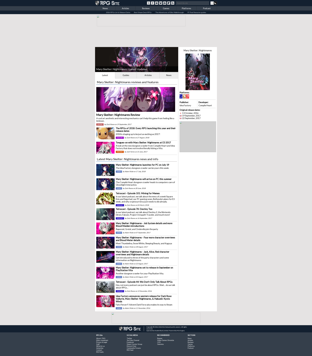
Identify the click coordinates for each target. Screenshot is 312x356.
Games (166, 8)
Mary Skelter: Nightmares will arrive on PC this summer (144, 179)
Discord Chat (131, 346)
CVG (159, 342)
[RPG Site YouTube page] (156, 3)
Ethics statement (102, 340)
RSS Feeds (100, 352)
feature (120, 137)
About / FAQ (100, 338)
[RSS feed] (172, 3)
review (100, 124)
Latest (105, 75)
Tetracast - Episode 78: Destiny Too (134, 209)
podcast (120, 205)
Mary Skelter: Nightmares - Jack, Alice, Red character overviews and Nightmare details (142, 253)
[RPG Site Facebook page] (152, 3)
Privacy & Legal (101, 342)
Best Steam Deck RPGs (142, 12)
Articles (125, 8)
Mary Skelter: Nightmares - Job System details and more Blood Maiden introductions (144, 224)
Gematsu (160, 344)
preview (120, 152)
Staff (98, 344)
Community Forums (134, 348)
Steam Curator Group (134, 344)
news (119, 171)
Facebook (130, 342)
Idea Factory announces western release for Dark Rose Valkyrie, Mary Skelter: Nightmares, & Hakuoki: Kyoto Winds (143, 299)
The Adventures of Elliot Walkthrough (169, 12)
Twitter (129, 338)
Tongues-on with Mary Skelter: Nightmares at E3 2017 (143, 142)
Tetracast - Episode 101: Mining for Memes (138, 193)
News (105, 8)
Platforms (186, 8)
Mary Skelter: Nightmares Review (118, 114)
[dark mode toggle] (213, 3)
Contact (99, 350)
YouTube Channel (133, 340)
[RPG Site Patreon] (168, 3)
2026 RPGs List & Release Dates (118, 12)
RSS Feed (130, 350)
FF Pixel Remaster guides (197, 12)
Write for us (100, 346)
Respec (159, 338)
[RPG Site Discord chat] (164, 3)
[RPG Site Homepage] (107, 3)
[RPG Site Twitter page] (148, 3)
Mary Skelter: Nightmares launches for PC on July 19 (142, 164)
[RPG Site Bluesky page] (160, 3)
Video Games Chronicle (165, 340)
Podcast (207, 8)
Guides (126, 75)
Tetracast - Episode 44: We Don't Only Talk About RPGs (144, 281)
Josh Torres (131, 152)
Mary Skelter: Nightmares (198, 50)
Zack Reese (110, 124)
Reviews (146, 8)
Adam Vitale (129, 171)
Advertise (99, 348)
